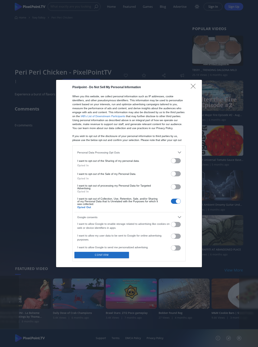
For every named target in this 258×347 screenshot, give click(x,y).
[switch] (176, 160)
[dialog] (129, 173)
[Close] (194, 87)
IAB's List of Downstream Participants (103, 116)
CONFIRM (102, 255)
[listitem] (129, 152)
